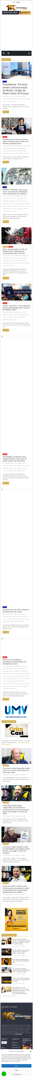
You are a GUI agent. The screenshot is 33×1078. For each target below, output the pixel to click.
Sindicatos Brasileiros (7, 211)
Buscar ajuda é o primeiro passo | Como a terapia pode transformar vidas (20, 961)
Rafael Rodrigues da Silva (20, 145)
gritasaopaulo (6, 153)
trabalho (14, 211)
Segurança (14, 686)
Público (8, 621)
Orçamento (8, 681)
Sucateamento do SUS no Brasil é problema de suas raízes (16, 610)
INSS (16, 153)
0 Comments (13, 98)
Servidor (14, 470)
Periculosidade (15, 681)
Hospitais (19, 678)
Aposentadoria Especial (8, 671)
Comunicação (18, 151)
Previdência (12, 101)
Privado (4, 621)
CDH (14, 673)
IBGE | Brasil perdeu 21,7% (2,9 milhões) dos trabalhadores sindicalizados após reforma (15, 251)
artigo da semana (26, 98)
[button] (30, 1051)
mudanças (23, 206)
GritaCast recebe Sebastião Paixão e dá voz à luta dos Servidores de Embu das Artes (16, 770)
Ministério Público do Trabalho (9, 206)
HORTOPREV (5, 468)
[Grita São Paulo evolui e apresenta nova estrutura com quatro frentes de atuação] (6, 978)
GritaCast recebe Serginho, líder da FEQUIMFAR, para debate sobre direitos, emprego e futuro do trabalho (16, 850)
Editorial (14, 1045)
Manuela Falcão (19, 774)
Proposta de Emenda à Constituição (16, 683)
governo (8, 101)
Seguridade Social (18, 621)
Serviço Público (6, 688)
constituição (23, 616)
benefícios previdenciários (8, 151)
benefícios (24, 148)
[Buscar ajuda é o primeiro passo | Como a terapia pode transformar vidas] (6, 959)
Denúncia (21, 465)
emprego (26, 314)
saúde (12, 621)
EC (27, 616)
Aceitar (16, 1066)
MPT (18, 206)
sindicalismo (20, 208)
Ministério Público (17, 468)
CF (19, 616)
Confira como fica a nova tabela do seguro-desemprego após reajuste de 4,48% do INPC (16, 307)
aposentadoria (22, 668)
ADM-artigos (18, 96)
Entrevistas (5, 765)
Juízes (28, 678)
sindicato (25, 208)
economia (21, 314)
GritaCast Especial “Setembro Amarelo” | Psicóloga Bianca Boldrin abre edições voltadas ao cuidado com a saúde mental (21, 941)
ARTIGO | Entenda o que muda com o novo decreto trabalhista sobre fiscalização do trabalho (15, 191)
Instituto (10, 468)
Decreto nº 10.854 (23, 201)
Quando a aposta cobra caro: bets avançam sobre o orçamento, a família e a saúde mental (20, 951)
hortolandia (26, 465)
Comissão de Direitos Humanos (22, 673)
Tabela (10, 319)
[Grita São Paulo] (3, 53)
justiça (4, 681)
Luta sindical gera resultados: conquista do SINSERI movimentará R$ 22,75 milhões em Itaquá (21, 970)
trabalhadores (11, 265)
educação (14, 678)
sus (23, 621)
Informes (5, 246)
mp (22, 468)
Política (22, 619)
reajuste (19, 317)
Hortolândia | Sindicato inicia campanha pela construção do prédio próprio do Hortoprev (15, 458)
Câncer (10, 673)
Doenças (9, 678)
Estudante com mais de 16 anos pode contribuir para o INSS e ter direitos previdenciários (16, 141)
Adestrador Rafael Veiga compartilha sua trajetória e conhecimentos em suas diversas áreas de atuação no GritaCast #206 (16, 809)
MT (20, 206)
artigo (20, 98)
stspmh (23, 470)
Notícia (4, 137)
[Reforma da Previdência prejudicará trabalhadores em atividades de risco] (16, 639)
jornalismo (20, 153)
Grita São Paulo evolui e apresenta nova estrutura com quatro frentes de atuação (20, 979)
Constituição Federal (13, 201)
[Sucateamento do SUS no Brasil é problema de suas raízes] (16, 490)
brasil (4, 101)
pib (19, 619)
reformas (16, 263)
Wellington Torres (20, 666)
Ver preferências (16, 1074)
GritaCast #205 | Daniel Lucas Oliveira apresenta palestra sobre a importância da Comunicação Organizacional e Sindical (16, 889)
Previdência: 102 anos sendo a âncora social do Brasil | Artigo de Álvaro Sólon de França (15, 89)
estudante (24, 151)
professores (5, 683)
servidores (14, 208)
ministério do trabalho (25, 203)
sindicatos (5, 265)
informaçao (12, 153)
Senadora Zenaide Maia (22, 686)
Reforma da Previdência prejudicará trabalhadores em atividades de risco (14, 661)
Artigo (4, 81)
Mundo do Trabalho (7, 317)
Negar (16, 1070)
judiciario (24, 678)
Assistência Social (17, 671)
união (16, 688)
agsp (20, 148)
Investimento (15, 619)
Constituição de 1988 (20, 676)
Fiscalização (5, 203)
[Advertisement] (16, 33)
